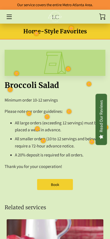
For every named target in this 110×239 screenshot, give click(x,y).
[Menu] (9, 17)
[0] (102, 17)
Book (55, 184)
